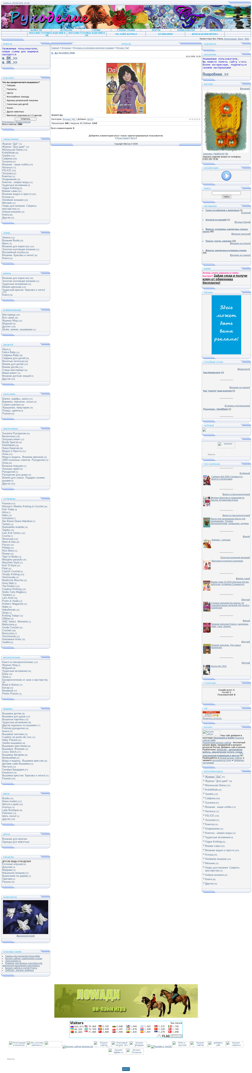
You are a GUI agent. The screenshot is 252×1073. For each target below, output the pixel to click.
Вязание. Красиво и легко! (18, 255)
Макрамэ (7, 869)
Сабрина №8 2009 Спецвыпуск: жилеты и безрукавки (227, 477)
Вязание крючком (241, 234)
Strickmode (8, 577)
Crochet (6, 630)
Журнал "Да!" (10, 143)
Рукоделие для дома (14, 474)
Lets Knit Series (11, 532)
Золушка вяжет (11, 439)
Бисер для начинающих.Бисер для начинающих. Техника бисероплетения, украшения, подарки (230, 521)
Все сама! (8, 317)
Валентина (8, 436)
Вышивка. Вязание (13, 748)
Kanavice (7, 772)
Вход (241, 39)
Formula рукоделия (13, 728)
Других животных (15, 111)
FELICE (6, 170)
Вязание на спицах (240, 243)
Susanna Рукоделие (14, 433)
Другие (6, 217)
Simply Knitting (10, 574)
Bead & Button (10, 684)
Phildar (6, 547)
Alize (5, 349)
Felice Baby (9, 352)
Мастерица (8, 314)
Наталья (7, 167)
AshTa (90, 119)
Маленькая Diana (12, 149)
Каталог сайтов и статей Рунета (21, 968)
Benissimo (8, 633)
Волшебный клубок (13, 252)
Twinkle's (7, 594)
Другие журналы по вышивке (19, 725)
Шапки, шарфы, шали (15, 398)
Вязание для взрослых (16, 246)
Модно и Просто (11, 451)
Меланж (7, 202)
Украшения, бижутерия (15, 407)
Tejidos (6, 530)
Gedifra (6, 642)
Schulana (7, 518)
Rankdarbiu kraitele (13, 527)
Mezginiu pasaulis (12, 559)
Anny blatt (8, 583)
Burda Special (10, 442)
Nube (5, 606)
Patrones (7, 813)
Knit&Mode (8, 152)
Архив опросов (23, 122)
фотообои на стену (221, 760)
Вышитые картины (13, 719)
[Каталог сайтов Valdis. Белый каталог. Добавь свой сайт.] (211, 735)
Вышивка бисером (13, 754)
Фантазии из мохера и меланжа (227, 561)
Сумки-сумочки (11, 404)
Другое (6, 483)
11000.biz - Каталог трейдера (19, 970)
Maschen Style (10, 562)
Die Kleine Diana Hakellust (17, 521)
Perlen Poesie (10, 693)
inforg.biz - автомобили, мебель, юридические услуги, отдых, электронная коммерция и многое (223, 752)
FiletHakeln (8, 445)
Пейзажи (11, 85)
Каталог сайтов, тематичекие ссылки (23, 958)
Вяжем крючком (11, 286)
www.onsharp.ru (13, 961)
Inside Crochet (10, 627)
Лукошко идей (10, 468)
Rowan (6, 553)
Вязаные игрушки (12, 465)
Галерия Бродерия (13, 769)
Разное (6, 413)
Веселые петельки (13, 361)
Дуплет (6, 326)
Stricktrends (9, 636)
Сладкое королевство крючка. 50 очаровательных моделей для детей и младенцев (230, 605)
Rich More (8, 550)
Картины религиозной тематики (22, 100)
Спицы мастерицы (13, 369)
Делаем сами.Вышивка (16, 763)
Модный (7, 323)
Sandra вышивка (11, 743)
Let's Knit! (8, 597)
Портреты (12, 89)
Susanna (7, 161)
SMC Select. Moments (15, 621)
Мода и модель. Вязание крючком (22, 456)
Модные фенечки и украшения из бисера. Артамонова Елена (227, 498)
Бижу (5, 673)
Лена (5, 454)
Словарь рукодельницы (237, 406)
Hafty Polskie (10, 740)
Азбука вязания (11, 211)
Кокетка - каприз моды (15, 182)
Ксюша (6, 196)
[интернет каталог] (216, 1046)
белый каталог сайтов (231, 758)
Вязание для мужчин (14, 838)
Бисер (5, 687)
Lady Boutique (10, 810)
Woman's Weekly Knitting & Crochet (23, 506)
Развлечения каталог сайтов (217, 742)
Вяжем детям (10, 367)
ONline (6, 618)
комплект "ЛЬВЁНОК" (214, 154)
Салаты (246, 212)
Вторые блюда (242, 222)
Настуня (7, 766)
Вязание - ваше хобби (15, 164)
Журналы (66, 48)
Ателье (6, 807)
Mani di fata (9, 541)
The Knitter (8, 586)
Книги (5, 214)
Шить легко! (9, 816)
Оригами (7, 878)
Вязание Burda (10, 240)
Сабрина (7, 158)
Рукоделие (8, 471)
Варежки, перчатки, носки (17, 401)
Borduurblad (9, 757)
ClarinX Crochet (11, 571)
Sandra (6, 155)
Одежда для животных (16, 841)
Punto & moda (10, 600)
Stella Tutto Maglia (13, 592)
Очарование (9, 179)
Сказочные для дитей (17, 104)
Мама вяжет (9, 372)
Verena (6, 237)
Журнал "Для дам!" (13, 146)
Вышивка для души (13, 716)
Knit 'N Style (9, 565)
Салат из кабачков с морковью (222, 210)
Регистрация (230, 39)
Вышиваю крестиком (14, 745)
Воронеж (211, 454)
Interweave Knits (11, 639)
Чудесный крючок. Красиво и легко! (23, 289)
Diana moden (9, 801)
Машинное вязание (13, 872)
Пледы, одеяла (11, 410)
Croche (6, 535)
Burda (5, 798)
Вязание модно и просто (16, 194)
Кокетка (6, 176)
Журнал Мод (10, 320)
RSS (247, 39)
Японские (7, 538)
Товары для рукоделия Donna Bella (22, 956)
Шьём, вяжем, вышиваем (17, 329)
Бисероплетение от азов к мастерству (25, 679)
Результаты (8, 122)
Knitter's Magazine (12, 603)
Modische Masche (12, 580)
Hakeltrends (9, 609)
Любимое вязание (12, 199)
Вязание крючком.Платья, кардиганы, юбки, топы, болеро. (230, 625)
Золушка (7, 173)
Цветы (10, 93)
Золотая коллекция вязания (18, 249)
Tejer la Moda (10, 556)
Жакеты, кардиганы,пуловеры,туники (226, 250)
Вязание (245, 88)
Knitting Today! (10, 615)
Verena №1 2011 (219, 666)
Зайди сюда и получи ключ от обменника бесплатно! (225, 279)
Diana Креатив (10, 448)
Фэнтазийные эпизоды (18, 96)
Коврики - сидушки (221, 540)
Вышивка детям (11, 713)
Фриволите (243, 369)
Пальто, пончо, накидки (218, 241)
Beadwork (7, 690)
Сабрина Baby (10, 355)
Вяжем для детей (12, 364)
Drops (5, 612)
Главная (55, 48)
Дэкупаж (7, 867)
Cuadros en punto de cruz (17, 737)
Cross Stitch (9, 751)
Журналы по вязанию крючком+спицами (93, 48)
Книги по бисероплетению (17, 662)
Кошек (10, 108)
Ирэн (5, 243)
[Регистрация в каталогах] (17, 1046)
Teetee (6, 524)
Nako (5, 515)
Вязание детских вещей (16, 375)
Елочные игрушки (12, 864)
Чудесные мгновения (14, 185)
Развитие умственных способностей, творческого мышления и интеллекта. (22, 964)
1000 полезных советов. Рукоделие (23, 459)
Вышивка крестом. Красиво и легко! (23, 775)
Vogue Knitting (10, 188)
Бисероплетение (25, 936)
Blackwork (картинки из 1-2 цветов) (24, 115)
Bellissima (8, 624)
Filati (5, 568)
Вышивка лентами (13, 734)
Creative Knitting (11, 589)
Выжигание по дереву (15, 875)
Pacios (6, 544)
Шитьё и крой (10, 804)
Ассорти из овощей (216, 219)
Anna (5, 462)
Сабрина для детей (13, 358)
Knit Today (8, 509)
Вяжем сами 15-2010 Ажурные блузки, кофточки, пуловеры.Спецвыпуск (230, 583)
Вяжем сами (9, 191)
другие (6, 818)
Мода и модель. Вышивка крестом (23, 760)
